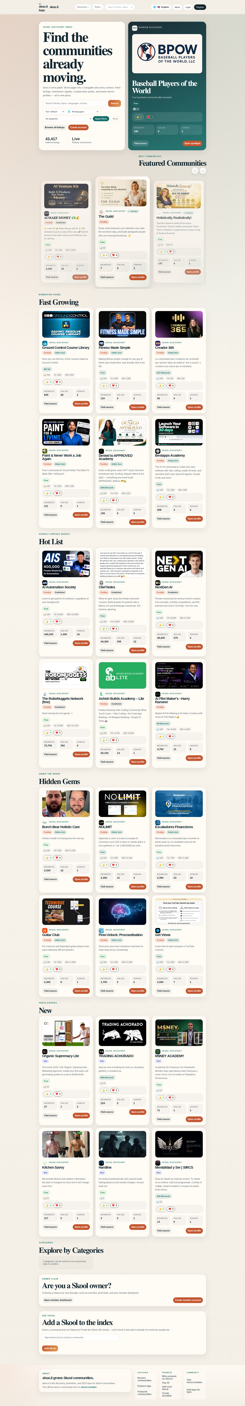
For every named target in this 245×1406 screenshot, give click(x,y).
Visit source (140, 143)
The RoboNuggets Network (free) (62, 700)
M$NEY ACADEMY (169, 1056)
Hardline (105, 1167)
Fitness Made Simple (114, 348)
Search (114, 103)
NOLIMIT (105, 827)
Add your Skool (167, 1387)
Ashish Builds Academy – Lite (121, 699)
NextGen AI (163, 587)
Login (188, 7)
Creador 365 (164, 348)
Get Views (162, 935)
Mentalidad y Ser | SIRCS (174, 1167)
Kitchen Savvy (53, 1167)
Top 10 (165, 1383)
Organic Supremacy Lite (60, 1056)
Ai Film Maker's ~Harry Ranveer (172, 700)
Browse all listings (55, 127)
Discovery (82, 7)
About (177, 7)
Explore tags (144, 1386)
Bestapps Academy (170, 455)
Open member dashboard (58, 1300)
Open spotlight (192, 143)
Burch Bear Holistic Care (61, 827)
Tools (97, 7)
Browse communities (144, 1379)
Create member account (188, 1300)
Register (200, 7)
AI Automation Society (59, 587)
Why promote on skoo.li (169, 1377)
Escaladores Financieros (174, 827)
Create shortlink (167, 1394)
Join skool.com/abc (194, 1381)
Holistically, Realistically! (117, 216)
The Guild (51, 217)
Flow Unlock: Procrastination (120, 935)
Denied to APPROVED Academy (115, 457)
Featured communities (144, 1392)
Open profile (80, 274)
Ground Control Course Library (65, 348)
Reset (115, 119)
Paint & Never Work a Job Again (61, 457)
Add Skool (50, 1348)
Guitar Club (50, 935)
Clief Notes (107, 587)
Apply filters (101, 119)
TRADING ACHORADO (116, 1056)
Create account (78, 127)
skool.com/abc (89, 1387)
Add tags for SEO (193, 1390)
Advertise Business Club (174, 217)
